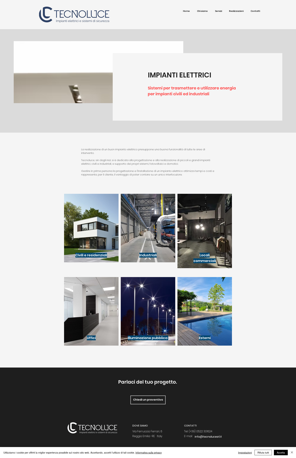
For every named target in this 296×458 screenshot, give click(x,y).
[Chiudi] (292, 452)
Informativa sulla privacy (148, 452)
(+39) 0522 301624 (200, 431)
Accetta (281, 452)
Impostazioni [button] (245, 452)
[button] (218, 11)
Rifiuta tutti (263, 452)
